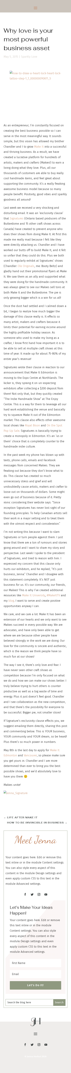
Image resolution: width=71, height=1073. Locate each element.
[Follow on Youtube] (46, 894)
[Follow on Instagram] (39, 894)
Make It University (33, 595)
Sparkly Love (29, 56)
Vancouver (30, 755)
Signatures (16, 218)
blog (11, 601)
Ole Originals (26, 266)
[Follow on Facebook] (25, 894)
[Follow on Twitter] (32, 894)
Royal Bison (32, 425)
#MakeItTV (53, 595)
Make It (39, 146)
